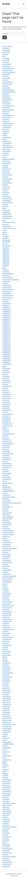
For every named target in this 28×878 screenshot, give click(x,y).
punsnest (5, 469)
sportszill (5, 588)
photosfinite (6, 52)
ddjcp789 (5, 775)
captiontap (5, 475)
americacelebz (6, 811)
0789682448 (6, 335)
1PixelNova (5, 675)
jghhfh (4, 268)
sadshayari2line (7, 862)
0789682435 (6, 311)
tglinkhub (5, 54)
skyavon (4, 461)
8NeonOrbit (6, 688)
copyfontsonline (7, 465)
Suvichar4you (6, 396)
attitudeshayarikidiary (9, 856)
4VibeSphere (6, 680)
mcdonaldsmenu (7, 542)
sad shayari (6, 617)
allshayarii (5, 86)
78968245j (5, 262)
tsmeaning (5, 430)
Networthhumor (7, 100)
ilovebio (4, 234)
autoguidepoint (7, 473)
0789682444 (6, 329)
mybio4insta (6, 785)
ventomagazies (7, 143)
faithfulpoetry (6, 212)
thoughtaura (6, 275)
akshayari (5, 384)
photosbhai (5, 113)
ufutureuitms (6, 402)
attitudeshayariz (7, 198)
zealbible (5, 167)
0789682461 (6, 360)
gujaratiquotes (6, 214)
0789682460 (6, 358)
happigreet (5, 94)
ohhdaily (5, 133)
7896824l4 (5, 265)
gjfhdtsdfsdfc (6, 246)
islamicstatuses (7, 84)
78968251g (5, 256)
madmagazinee (7, 386)
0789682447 (6, 333)
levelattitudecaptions (8, 92)
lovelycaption (6, 845)
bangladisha (6, 66)
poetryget (5, 552)
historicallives (6, 145)
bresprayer (5, 153)
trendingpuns (6, 477)
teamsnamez (6, 161)
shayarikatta (6, 667)
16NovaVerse (6, 702)
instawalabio (6, 210)
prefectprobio (6, 98)
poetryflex (5, 831)
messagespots (6, 621)
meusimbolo (6, 866)
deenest (4, 657)
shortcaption (6, 846)
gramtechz (5, 505)
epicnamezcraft (7, 805)
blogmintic (13, 228)
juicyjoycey (5, 390)
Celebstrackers (7, 594)
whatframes (6, 131)
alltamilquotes (6, 410)
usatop (4, 230)
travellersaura (6, 404)
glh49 (4, 758)
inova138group (6, 726)
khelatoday (5, 58)
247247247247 (7, 364)
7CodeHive (5, 686)
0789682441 (6, 323)
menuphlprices (6, 639)
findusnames (6, 544)
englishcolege (6, 655)
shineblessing (6, 103)
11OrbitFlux (5, 694)
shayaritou (5, 119)
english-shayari (7, 46)
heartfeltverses (7, 645)
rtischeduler (6, 566)
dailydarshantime (7, 578)
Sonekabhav (6, 50)
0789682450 (6, 339)
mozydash (5, 62)
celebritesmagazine (8, 159)
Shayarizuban (6, 78)
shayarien (5, 854)
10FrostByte (6, 692)
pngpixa (4, 843)
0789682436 (6, 313)
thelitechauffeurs (7, 202)
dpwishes (5, 194)
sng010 (4, 750)
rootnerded (5, 801)
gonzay (4, 481)
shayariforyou (6, 546)
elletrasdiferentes (7, 147)
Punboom (5, 301)
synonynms (5, 431)
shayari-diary (6, 599)
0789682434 (6, 309)
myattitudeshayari (8, 273)
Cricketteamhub (7, 562)
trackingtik (5, 765)
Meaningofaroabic (8, 637)
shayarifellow (6, 200)
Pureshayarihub (7, 607)
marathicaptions (7, 216)
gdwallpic (5, 435)
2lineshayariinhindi (8, 434)
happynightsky (6, 813)
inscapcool (5, 643)
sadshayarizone (7, 179)
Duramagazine (6, 524)
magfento (5, 647)
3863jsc (4, 763)
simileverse (5, 400)
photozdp (5, 206)
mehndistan (6, 408)
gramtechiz (5, 635)
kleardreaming (6, 663)
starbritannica (6, 127)
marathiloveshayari (8, 105)
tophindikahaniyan (8, 115)
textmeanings (6, 303)
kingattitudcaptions (8, 90)
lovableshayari (6, 287)
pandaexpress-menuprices (10, 279)
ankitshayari (6, 540)
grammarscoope (7, 297)
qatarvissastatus (7, 601)
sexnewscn (5, 769)
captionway (5, 807)
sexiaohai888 (6, 748)
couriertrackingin (7, 277)
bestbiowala (6, 181)
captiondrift (5, 821)
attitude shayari (7, 619)
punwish (5, 572)
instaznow (5, 797)
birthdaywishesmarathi (9, 548)
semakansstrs (6, 479)
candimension (6, 550)
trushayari (5, 177)
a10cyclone (5, 738)
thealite (4, 485)
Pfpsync (4, 586)
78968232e (6, 252)
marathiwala (6, 536)
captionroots (6, 368)
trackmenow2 (6, 732)
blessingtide (6, 305)
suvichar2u (5, 858)
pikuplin (4, 428)
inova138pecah (7, 728)
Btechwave (5, 641)
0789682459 (6, 356)
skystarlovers (6, 445)
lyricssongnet (6, 382)
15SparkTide (6, 700)
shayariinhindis (7, 513)
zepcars (4, 139)
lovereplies (5, 623)
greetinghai (5, 609)
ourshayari (5, 269)
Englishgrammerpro (8, 605)
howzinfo (5, 388)
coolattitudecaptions (8, 72)
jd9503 (4, 762)
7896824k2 (5, 264)
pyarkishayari (6, 787)
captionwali (5, 121)
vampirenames (7, 613)
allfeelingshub (6, 718)
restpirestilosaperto (8, 68)
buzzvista (5, 155)
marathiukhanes (7, 183)
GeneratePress (14, 875)
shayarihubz (6, 451)
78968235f (5, 254)
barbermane (6, 651)
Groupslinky (6, 499)
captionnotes (6, 96)
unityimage (5, 592)
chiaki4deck (6, 406)
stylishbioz (5, 823)
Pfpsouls (5, 584)
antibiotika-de (6, 722)
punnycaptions (6, 570)
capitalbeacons (7, 394)
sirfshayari (5, 665)
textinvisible (6, 833)
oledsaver (5, 283)
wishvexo (5, 817)
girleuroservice (6, 779)
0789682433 (6, 307)
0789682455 (6, 348)
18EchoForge (6, 706)
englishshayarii (7, 285)
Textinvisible (6, 186)
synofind (5, 649)
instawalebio (6, 789)
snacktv (4, 135)
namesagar (5, 841)
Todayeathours (7, 489)
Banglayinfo (6, 48)
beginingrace (6, 163)
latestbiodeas (6, 574)
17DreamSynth (6, 704)
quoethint (5, 238)
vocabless (5, 661)
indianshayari (6, 149)
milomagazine (6, 169)
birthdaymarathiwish (8, 222)
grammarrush (6, 173)
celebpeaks (5, 596)
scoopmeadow (7, 441)
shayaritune (6, 520)
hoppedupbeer (7, 742)
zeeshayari (5, 378)
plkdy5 (4, 740)
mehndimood (6, 495)
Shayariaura (6, 825)
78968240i (5, 260)
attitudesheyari (7, 398)
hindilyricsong (6, 627)
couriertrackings (7, 82)
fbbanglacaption (7, 848)
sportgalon (5, 590)
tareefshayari (6, 793)
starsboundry (6, 141)
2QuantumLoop (7, 677)
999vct (4, 771)
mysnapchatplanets (8, 491)
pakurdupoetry (6, 117)
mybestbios (6, 376)
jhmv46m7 (5, 248)
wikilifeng (5, 80)
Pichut (4, 366)
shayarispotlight (7, 414)
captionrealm (6, 716)
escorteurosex (6, 730)
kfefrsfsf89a (6, 242)
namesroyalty (6, 554)
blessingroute (6, 151)
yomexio (5, 190)
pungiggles (5, 370)
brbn (3, 56)
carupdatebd (6, 88)
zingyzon (5, 374)
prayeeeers (5, 455)
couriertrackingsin (7, 530)
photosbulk (5, 111)
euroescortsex (6, 760)
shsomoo (5, 734)
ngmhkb (4, 244)
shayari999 (5, 60)
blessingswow (6, 837)
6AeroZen (5, 684)
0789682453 (6, 345)
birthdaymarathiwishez (9, 827)
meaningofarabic (7, 517)
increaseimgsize (7, 580)
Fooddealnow (6, 487)
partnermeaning (7, 175)
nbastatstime (6, 603)
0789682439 (6, 319)
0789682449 (6, 337)
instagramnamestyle (8, 497)
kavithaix (5, 185)
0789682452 (6, 343)
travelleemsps (6, 422)
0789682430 (6, 321)
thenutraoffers (6, 756)
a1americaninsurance (8, 724)
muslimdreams (7, 582)
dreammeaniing (7, 483)
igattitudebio (6, 712)
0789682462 (6, 362)
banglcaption (6, 196)
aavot (4, 220)
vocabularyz (6, 799)
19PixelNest (6, 708)
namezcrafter (6, 781)
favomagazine (6, 418)
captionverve (6, 819)
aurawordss (6, 447)
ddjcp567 (5, 773)
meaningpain (6, 809)
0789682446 (6, 331)
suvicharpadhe (7, 791)
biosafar (4, 538)
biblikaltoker (6, 633)
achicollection (6, 380)
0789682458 (6, 354)
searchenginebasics (8, 629)
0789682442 (6, 325)
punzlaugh (5, 471)
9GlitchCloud (6, 690)
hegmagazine (6, 420)
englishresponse (7, 426)
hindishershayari (7, 70)
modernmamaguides (8, 803)
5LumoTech (6, 682)
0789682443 (6, 327)
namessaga (6, 625)
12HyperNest (6, 696)
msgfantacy (6, 188)
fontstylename (6, 218)
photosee (5, 526)
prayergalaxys (6, 467)
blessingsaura (6, 459)
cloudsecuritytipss (8, 295)
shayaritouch (6, 281)
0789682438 (6, 317)
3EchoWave (6, 679)
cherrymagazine (7, 507)
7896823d (5, 250)
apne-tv (4, 232)
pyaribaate (5, 271)
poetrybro (5, 165)
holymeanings (6, 291)
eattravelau (5, 850)
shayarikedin (6, 860)
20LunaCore (6, 710)
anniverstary (6, 528)
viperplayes (5, 171)
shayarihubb (6, 228)
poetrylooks (6, 392)
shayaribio (5, 511)
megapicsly (5, 671)
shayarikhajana (7, 852)
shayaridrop (6, 372)
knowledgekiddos (7, 673)
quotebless (5, 236)
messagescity (6, 299)
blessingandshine (7, 453)
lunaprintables (6, 293)
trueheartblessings (8, 443)
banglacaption (6, 64)
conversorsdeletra (8, 289)
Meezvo (4, 659)
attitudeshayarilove (8, 123)
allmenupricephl (7, 518)
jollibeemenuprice (7, 532)
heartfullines (6, 795)
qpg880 (4, 736)
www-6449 (6, 752)
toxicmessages (7, 611)
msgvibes (5, 835)
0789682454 (6, 347)
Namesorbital (6, 556)
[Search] (4, 37)
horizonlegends (7, 125)
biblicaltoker (6, 514)
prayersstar (5, 815)
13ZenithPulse (6, 698)
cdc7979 (5, 746)
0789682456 (6, 351)
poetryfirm (5, 509)
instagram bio (6, 615)
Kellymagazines (7, 522)
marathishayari (7, 463)
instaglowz (5, 449)
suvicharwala (6, 783)
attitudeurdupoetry (8, 109)
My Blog (6, 4)
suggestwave (6, 439)
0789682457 (6, 352)
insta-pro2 (5, 224)
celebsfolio (5, 558)
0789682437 (6, 315)
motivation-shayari (8, 534)
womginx (5, 564)
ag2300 (4, 754)
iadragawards (6, 137)
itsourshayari (6, 714)
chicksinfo (5, 631)
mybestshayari (7, 864)
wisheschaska (6, 669)
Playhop (4, 493)
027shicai (5, 777)
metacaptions (6, 457)
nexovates (5, 568)
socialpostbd (6, 74)
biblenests (5, 437)
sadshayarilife (6, 501)
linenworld (5, 129)
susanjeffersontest (8, 744)
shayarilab (5, 597)
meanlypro (5, 839)
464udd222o (6, 240)
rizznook (5, 412)
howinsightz (6, 416)
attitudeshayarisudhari (9, 576)
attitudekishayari (7, 424)
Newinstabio (6, 653)
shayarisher (6, 192)
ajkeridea (5, 204)
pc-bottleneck (6, 560)
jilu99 (4, 767)
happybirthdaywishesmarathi (11, 503)
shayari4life (6, 107)
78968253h (6, 258)
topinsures (5, 76)
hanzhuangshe (7, 720)
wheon (4, 208)
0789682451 (6, 341)
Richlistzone (6, 102)
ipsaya (4, 157)
